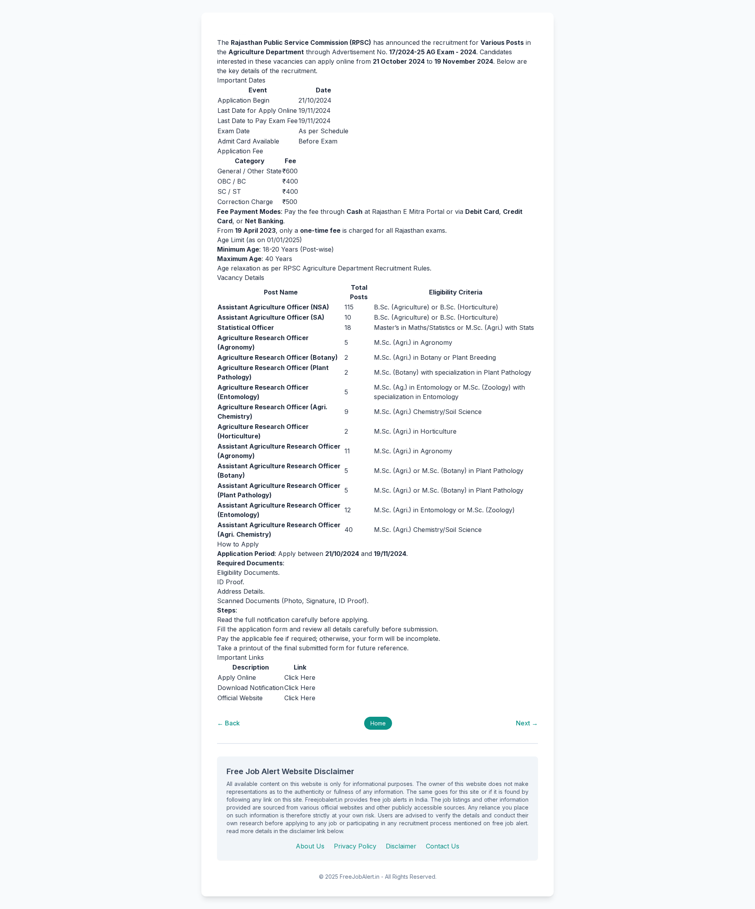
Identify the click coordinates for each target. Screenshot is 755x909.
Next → (527, 723)
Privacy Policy (355, 846)
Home (378, 723)
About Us (310, 846)
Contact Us (442, 846)
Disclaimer (401, 846)
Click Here (299, 677)
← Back (228, 723)
